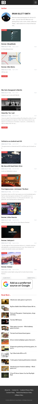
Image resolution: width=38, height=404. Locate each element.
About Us (7, 390)
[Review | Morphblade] (11, 35)
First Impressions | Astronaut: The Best (14, 189)
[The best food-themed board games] (5, 335)
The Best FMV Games (16, 320)
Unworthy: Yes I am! (8, 113)
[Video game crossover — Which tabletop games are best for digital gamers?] (5, 328)
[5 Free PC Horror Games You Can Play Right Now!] (5, 375)
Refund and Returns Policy (24, 392)
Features (4, 76)
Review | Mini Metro (8, 67)
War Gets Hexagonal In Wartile (11, 90)
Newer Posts (31, 278)
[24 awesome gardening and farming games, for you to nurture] (5, 348)
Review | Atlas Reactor (9, 217)
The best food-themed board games (20, 333)
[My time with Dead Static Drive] (11, 157)
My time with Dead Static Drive (11, 166)
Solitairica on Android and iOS (11, 141)
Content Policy (10, 392)
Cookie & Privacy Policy (26, 390)
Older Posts (6, 278)
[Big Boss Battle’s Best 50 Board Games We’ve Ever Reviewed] (5, 308)
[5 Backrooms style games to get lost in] (5, 301)
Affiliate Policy (19, 395)
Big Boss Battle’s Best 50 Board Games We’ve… (23, 306)
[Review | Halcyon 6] (11, 232)
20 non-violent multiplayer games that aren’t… (23, 340)
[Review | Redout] (11, 258)
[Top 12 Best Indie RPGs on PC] (5, 355)
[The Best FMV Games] (5, 321)
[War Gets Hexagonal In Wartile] (11, 81)
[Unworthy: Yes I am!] (11, 104)
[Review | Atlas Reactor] (11, 209)
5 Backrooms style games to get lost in (21, 300)
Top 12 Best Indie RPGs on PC (18, 353)
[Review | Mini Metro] (11, 58)
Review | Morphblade (8, 44)
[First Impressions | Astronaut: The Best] (11, 180)
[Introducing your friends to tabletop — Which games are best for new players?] (5, 368)
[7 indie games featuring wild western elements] (5, 361)
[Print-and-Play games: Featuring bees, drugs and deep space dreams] (5, 315)
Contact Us (15, 390)
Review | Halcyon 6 (7, 240)
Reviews (4, 30)
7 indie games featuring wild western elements (23, 360)
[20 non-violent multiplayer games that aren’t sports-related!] (5, 341)
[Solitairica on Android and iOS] (11, 133)
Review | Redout (6, 267)
